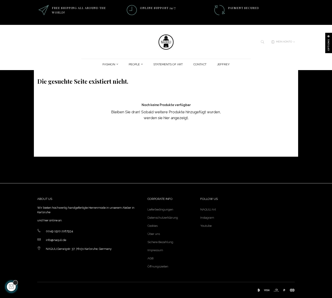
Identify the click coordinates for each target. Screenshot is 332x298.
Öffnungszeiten (157, 266)
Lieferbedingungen (160, 209)
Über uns (153, 234)
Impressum (155, 250)
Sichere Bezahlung (160, 242)
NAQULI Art (208, 209)
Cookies (152, 225)
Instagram (207, 217)
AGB (150, 258)
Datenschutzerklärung (162, 217)
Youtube (206, 225)
